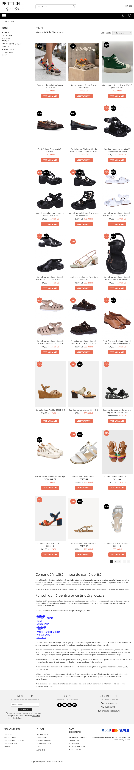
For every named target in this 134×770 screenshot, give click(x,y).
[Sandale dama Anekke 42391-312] (50, 384)
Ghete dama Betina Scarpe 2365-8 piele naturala (117, 86)
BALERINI (5, 32)
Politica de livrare (10, 743)
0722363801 (110, 707)
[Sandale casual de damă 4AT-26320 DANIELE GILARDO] (117, 126)
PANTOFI (5, 41)
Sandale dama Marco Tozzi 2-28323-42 (50, 544)
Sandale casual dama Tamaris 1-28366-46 (83, 278)
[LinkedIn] (69, 705)
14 (124, 561)
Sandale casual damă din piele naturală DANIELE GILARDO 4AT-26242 (50, 278)
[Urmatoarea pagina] (128, 561)
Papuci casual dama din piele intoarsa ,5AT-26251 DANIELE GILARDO (84, 342)
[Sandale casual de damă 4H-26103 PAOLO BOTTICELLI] (83, 189)
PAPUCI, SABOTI (8, 49)
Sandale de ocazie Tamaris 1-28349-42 (117, 544)
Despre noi (8, 734)
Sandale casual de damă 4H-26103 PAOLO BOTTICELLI (84, 214)
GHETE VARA (7, 35)
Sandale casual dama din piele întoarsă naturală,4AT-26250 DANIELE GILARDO (50, 342)
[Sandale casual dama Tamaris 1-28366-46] (83, 253)
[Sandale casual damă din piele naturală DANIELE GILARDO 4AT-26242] (50, 254)
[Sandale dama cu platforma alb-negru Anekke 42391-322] (117, 384)
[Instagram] (74, 705)
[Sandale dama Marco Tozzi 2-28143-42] (83, 518)
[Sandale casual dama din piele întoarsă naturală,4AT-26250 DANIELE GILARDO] (50, 318)
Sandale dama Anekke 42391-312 (50, 410)
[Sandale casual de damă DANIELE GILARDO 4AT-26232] (50, 189)
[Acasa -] (15, 6)
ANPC (39, 747)
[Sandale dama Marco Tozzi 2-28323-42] (50, 518)
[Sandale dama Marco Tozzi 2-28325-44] (117, 452)
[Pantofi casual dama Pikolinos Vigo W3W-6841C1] (50, 451)
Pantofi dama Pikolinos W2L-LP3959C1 (50, 150)
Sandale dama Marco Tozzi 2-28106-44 (84, 477)
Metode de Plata (43, 734)
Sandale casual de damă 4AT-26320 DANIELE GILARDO (117, 150)
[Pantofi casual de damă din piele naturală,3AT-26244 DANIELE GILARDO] (117, 318)
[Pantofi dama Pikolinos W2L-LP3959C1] (50, 125)
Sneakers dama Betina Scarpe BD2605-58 (50, 86)
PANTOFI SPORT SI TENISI (12, 44)
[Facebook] (59, 705)
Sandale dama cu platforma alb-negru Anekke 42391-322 (117, 411)
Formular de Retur (44, 743)
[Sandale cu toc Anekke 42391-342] (83, 384)
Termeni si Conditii (11, 737)
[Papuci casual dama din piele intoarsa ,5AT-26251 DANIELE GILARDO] (83, 318)
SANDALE (5, 46)
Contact (7, 747)
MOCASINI (6, 38)
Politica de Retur (43, 737)
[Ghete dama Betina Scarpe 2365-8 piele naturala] (117, 62)
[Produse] (4, 16)
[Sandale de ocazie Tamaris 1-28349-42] (117, 518)
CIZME (4, 55)
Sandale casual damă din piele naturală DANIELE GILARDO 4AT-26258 (117, 214)
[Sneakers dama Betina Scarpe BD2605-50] (83, 62)
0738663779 (110, 703)
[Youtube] (64, 705)
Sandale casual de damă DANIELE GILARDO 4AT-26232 (50, 214)
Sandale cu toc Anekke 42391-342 (83, 410)
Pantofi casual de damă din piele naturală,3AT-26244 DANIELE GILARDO (117, 342)
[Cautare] (73, 6)
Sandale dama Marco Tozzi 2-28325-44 (117, 477)
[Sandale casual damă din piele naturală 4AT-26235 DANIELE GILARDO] (117, 254)
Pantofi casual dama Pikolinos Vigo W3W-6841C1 (50, 477)
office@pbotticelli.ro (110, 710)
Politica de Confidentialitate (14, 740)
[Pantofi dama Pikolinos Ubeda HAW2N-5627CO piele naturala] (83, 125)
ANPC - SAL (41, 750)
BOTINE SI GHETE (8, 52)
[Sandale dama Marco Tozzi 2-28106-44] (83, 451)
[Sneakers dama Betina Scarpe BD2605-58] (50, 62)
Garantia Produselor (44, 740)
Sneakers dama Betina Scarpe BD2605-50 (84, 86)
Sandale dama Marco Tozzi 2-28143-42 (84, 544)
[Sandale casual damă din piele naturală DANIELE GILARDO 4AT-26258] (117, 189)
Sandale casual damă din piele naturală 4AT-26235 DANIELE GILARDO (117, 278)
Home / (7, 21)
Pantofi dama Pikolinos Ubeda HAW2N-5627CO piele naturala (83, 150)
